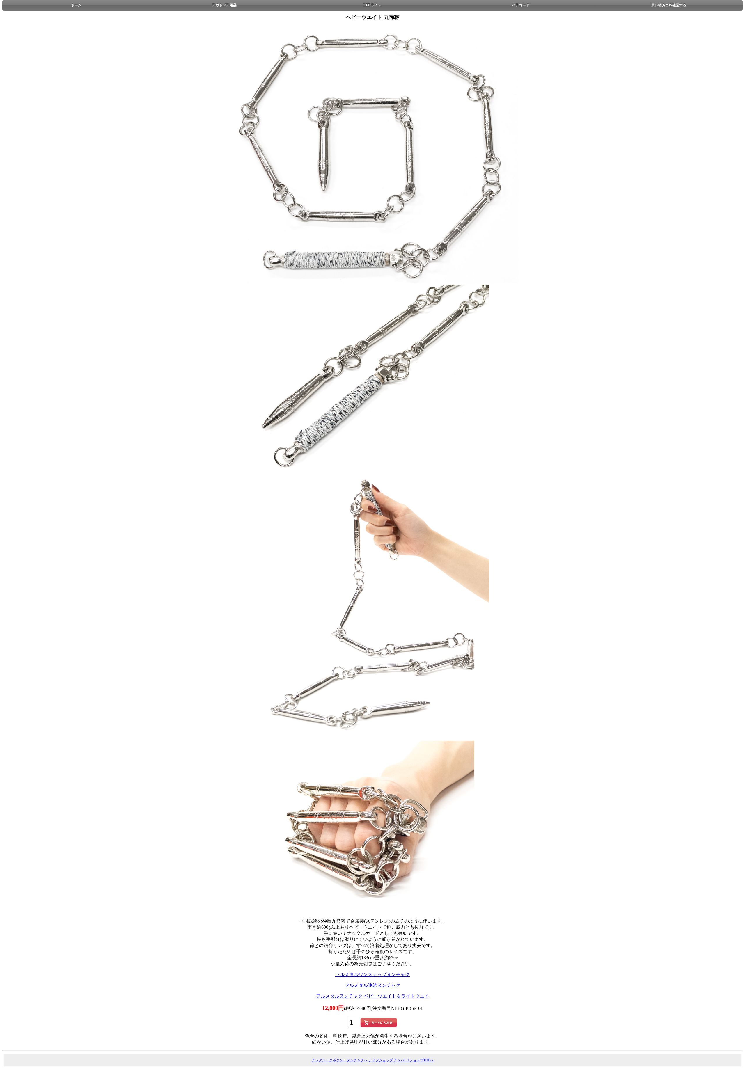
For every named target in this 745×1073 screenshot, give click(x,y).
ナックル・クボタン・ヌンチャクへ (340, 1060)
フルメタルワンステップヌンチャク (372, 974)
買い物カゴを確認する (668, 5)
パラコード (520, 5)
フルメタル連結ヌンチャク (372, 985)
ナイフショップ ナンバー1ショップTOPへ (401, 1060)
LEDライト (372, 5)
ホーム (76, 5)
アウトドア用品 (224, 5)
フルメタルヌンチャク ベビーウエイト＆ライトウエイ (372, 996)
